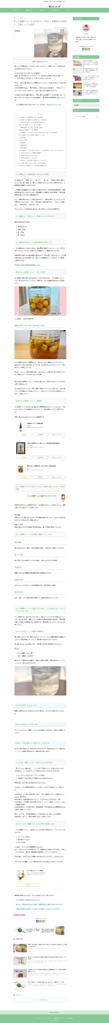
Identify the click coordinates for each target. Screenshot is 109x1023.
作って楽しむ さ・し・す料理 (35, 870)
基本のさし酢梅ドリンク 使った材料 (29, 125)
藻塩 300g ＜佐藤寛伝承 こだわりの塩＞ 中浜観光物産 (41, 466)
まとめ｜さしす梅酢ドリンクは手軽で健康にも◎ (33, 165)
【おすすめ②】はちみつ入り (29, 155)
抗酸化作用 (24, 145)
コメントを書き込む (40, 1000)
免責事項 (56, 1018)
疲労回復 (23, 137)
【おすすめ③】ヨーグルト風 (29, 158)
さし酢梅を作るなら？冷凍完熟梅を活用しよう (32, 122)
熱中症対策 (24, 148)
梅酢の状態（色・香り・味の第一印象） (32, 127)
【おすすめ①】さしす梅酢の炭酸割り (31, 153)
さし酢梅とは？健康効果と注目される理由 (31, 117)
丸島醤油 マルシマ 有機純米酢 (35, 423)
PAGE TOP (55, 1012)
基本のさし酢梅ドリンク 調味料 (28, 130)
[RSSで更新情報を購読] (43, 921)
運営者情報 (70, 1018)
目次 (38, 114)
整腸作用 (23, 142)
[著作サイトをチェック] (37, 921)
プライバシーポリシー (47, 1018)
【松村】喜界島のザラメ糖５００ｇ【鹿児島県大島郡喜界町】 (43, 443)
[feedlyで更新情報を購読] (40, 921)
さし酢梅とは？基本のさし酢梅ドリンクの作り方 (33, 120)
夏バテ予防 (24, 140)
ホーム (37, 1018)
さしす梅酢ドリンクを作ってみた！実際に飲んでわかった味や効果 (38, 132)
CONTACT (62, 1018)
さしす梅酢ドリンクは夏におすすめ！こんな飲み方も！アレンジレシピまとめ (41, 150)
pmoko (86, 33)
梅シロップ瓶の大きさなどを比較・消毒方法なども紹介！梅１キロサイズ (39, 904)
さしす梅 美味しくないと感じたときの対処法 (32, 163)
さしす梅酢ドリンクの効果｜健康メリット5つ (32, 135)
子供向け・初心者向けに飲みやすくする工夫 (33, 160)
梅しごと (17, 915)
